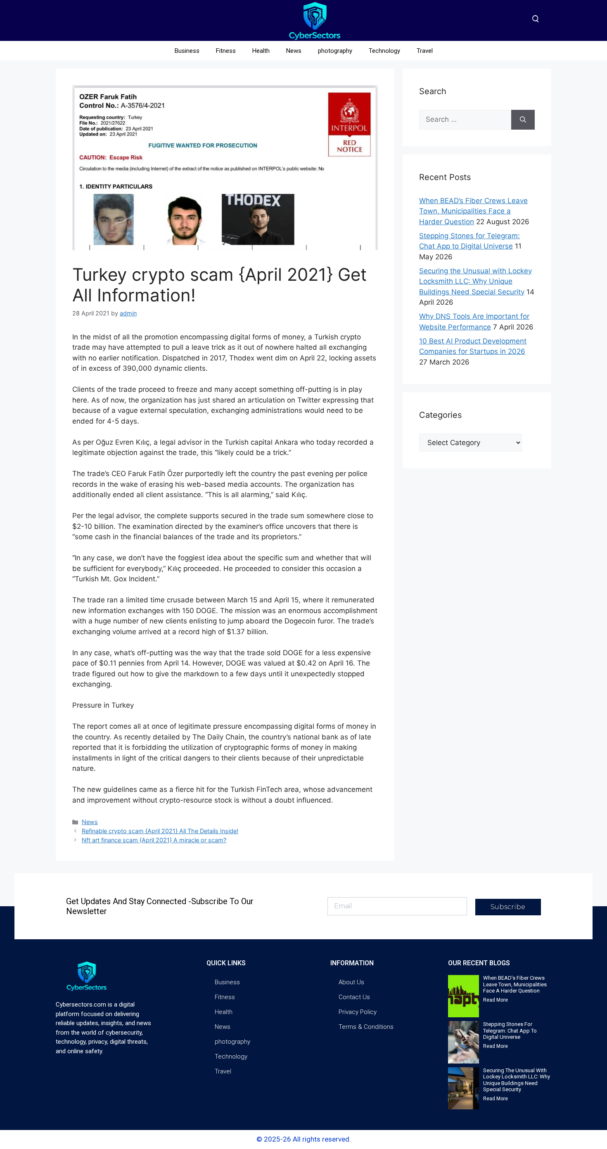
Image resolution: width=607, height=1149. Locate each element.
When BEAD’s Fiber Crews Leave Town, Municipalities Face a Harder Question (473, 211)
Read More (495, 1000)
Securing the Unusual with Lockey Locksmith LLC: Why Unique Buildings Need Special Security (475, 281)
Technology (384, 50)
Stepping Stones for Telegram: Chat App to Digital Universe (510, 1030)
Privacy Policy (358, 1012)
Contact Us (354, 997)
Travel (425, 50)
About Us (351, 982)
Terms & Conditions (366, 1027)
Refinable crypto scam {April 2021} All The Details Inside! (160, 830)
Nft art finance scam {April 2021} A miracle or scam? (154, 839)
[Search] (523, 120)
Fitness (226, 50)
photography (335, 50)
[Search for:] (465, 120)
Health (261, 50)
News (293, 50)
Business (187, 50)
